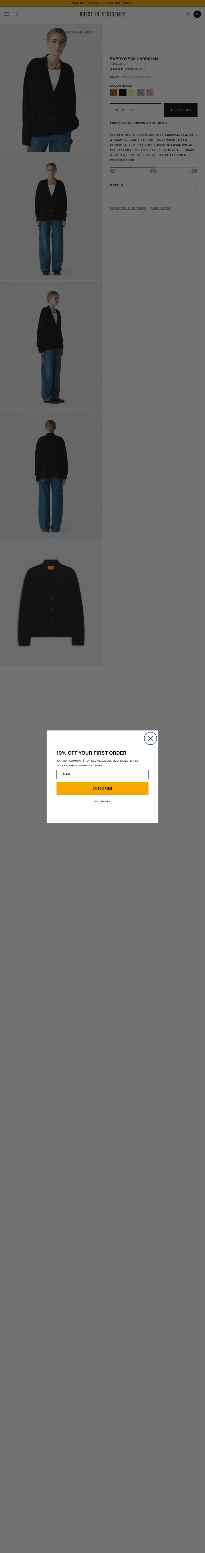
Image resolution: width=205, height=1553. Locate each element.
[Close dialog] (150, 738)
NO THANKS (102, 801)
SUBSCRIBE (102, 788)
